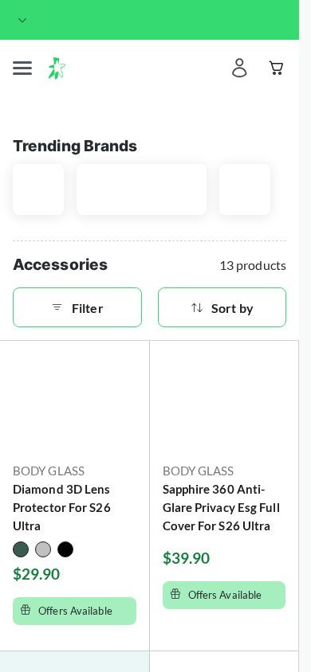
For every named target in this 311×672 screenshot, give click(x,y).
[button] (22, 68)
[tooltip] (44, 20)
